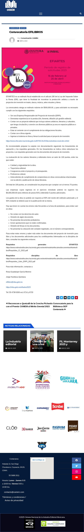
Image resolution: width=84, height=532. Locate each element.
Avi (6, 500)
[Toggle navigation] (41, 14)
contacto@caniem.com (14, 492)
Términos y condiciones (13, 497)
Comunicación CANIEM (29, 38)
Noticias (23, 28)
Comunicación (14, 28)
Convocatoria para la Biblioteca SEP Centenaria (63, 306)
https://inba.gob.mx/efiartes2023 (18, 287)
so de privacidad (15, 500)
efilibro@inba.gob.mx (14, 282)
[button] (80, 14)
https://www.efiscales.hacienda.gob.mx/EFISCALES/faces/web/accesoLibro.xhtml (37, 141)
